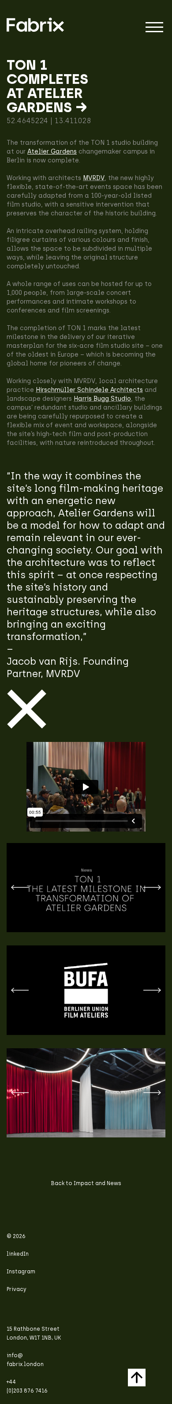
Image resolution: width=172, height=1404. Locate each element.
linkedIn (18, 1254)
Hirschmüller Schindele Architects (89, 390)
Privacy (16, 1289)
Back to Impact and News (86, 1183)
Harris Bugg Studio (102, 399)
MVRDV (94, 178)
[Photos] (86, 1093)
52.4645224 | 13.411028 (49, 121)
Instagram (21, 1271)
